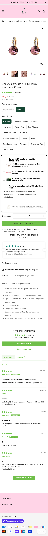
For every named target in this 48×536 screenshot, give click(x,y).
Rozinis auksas (8, 109)
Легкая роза (19, 127)
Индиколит (7, 127)
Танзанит (23, 144)
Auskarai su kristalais (17, 21)
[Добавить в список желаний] (41, 28)
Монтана (23, 133)
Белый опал (8, 150)
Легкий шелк (33, 127)
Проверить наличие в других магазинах (24, 236)
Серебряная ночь (10, 144)
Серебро (20, 109)
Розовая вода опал (10, 138)
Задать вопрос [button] (24, 349)
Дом (3, 21)
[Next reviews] (44, 250)
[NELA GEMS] (24, 11)
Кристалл (6, 121)
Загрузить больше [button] (24, 478)
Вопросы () (21, 357)
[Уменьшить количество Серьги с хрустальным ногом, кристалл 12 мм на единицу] (15, 216)
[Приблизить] (41, 63)
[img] (7, 371)
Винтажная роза (37, 144)
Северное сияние (21, 121)
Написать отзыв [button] (24, 343)
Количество (6, 216)
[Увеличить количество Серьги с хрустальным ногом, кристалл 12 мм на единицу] (43, 216)
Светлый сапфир (10, 133)
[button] (43, 11)
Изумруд (34, 121)
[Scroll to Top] (44, 524)
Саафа (24, 138)
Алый (33, 138)
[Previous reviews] (3, 250)
